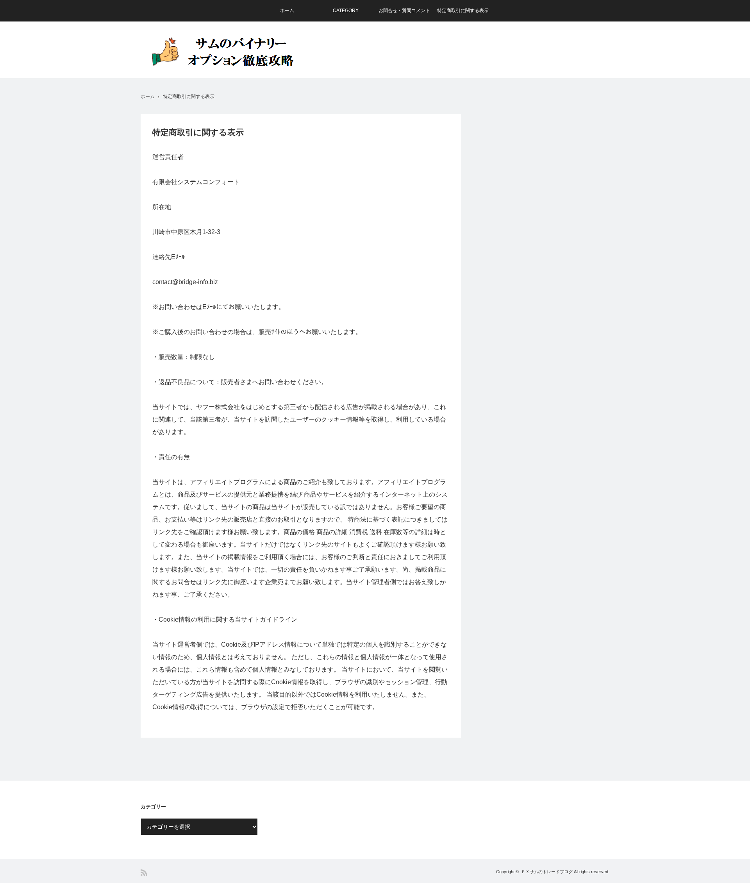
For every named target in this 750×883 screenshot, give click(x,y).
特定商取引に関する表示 (463, 10)
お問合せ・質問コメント (404, 10)
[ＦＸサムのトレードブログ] (228, 51)
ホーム (287, 10)
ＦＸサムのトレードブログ (547, 871)
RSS (144, 872)
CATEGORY (346, 10)
